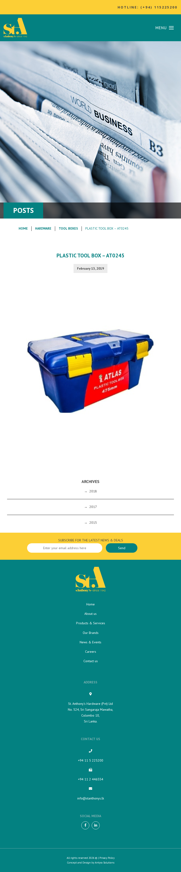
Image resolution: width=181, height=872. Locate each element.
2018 (93, 491)
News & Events (90, 642)
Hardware (43, 228)
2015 (93, 522)
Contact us (90, 661)
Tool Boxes (68, 228)
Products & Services (90, 623)
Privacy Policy (107, 858)
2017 (93, 507)
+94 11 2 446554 (90, 779)
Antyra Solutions (104, 862)
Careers (90, 651)
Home (23, 228)
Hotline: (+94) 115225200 (147, 7)
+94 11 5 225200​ (90, 760)
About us (90, 614)
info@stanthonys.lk (90, 798)
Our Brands (91, 633)
